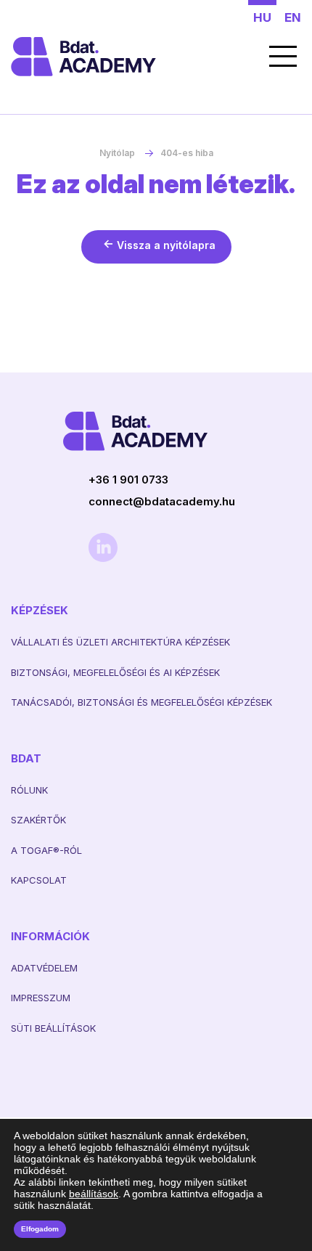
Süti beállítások (53, 1028)
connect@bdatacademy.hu (162, 501)
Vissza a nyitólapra (166, 245)
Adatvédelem (44, 968)
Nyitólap (117, 152)
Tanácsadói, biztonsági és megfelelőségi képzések (141, 702)
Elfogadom (40, 1229)
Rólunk (29, 790)
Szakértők (38, 820)
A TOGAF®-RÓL (46, 850)
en (292, 17)
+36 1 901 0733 (128, 479)
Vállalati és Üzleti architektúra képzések (120, 642)
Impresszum (40, 997)
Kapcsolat (39, 880)
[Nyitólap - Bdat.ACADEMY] (127, 56)
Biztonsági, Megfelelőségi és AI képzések (115, 672)
